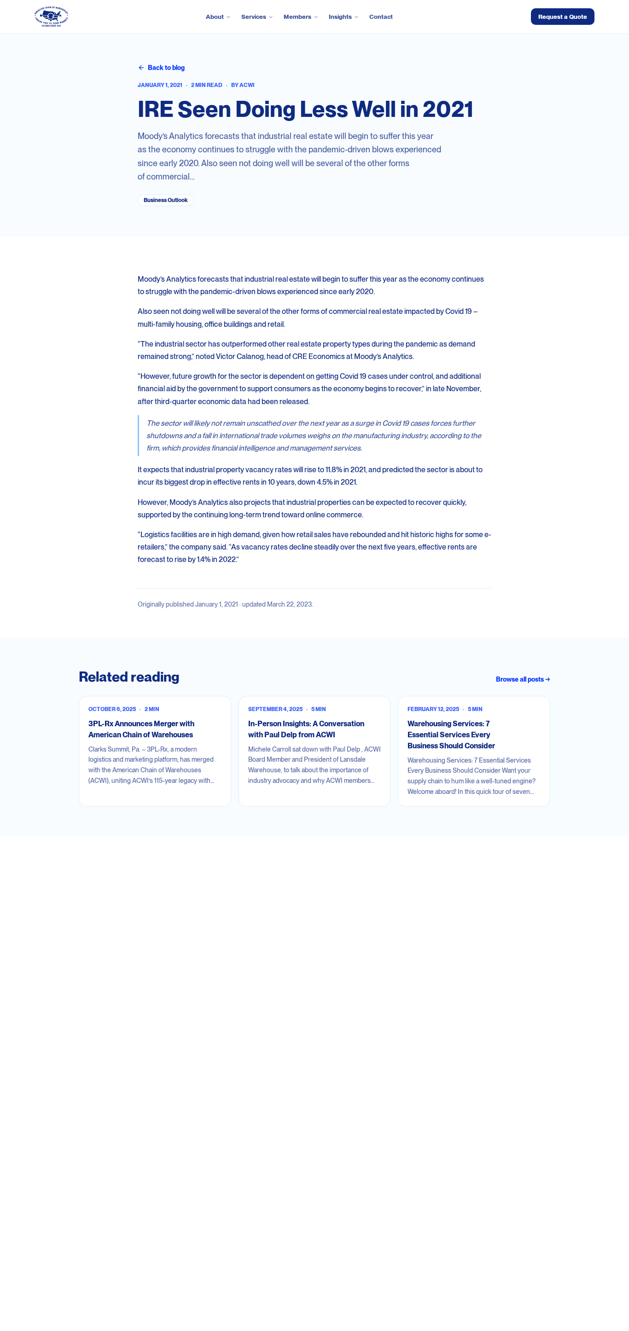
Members (297, 16)
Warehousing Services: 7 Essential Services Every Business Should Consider (451, 734)
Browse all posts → (523, 679)
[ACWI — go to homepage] (51, 16)
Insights (340, 16)
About (215, 16)
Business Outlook (166, 200)
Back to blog (166, 67)
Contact (381, 16)
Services (253, 16)
